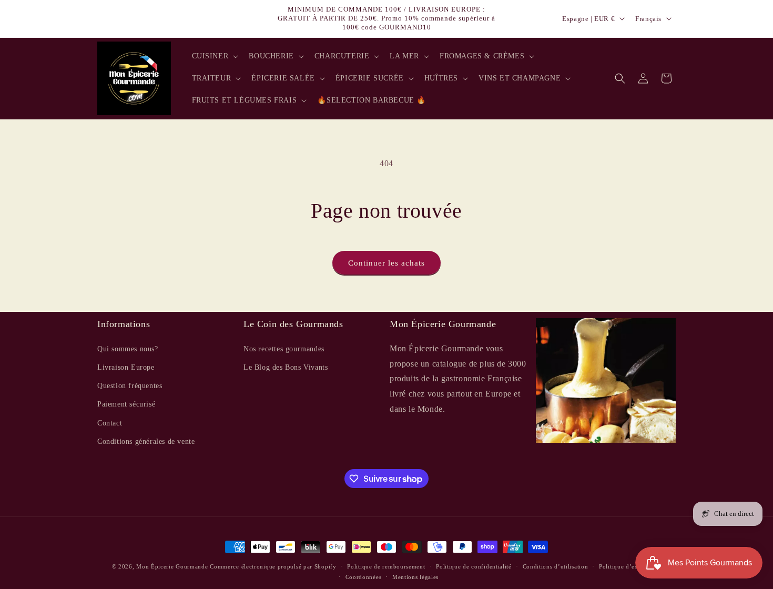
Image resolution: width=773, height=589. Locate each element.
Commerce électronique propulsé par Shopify (273, 566)
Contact (109, 422)
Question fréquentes (129, 386)
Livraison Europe (126, 367)
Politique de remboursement (386, 566)
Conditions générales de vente (146, 441)
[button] (214, 56)
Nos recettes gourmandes (283, 348)
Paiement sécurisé (126, 404)
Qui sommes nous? (127, 348)
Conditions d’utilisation (555, 566)
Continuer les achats (386, 263)
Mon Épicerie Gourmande (172, 566)
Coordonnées (363, 577)
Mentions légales (415, 577)
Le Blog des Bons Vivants (285, 367)
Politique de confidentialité (474, 566)
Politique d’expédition (630, 566)
